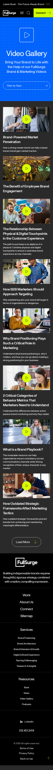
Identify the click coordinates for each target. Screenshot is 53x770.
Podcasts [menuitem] (26, 704)
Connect (41, 12)
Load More (23, 542)
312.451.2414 (26, 730)
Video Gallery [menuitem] (26, 698)
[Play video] (26, 119)
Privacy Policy (26, 753)
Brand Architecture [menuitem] (26, 643)
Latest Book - (23, 4)
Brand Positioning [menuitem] (26, 638)
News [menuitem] (26, 693)
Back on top (26, 758)
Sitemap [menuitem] (26, 615)
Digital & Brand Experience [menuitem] (26, 654)
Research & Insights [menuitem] (26, 666)
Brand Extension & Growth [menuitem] (26, 649)
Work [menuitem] (26, 594)
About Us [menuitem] (26, 601)
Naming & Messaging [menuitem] (26, 660)
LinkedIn (28, 721)
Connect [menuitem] (26, 608)
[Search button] (28, 13)
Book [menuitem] (26, 687)
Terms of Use (26, 748)
